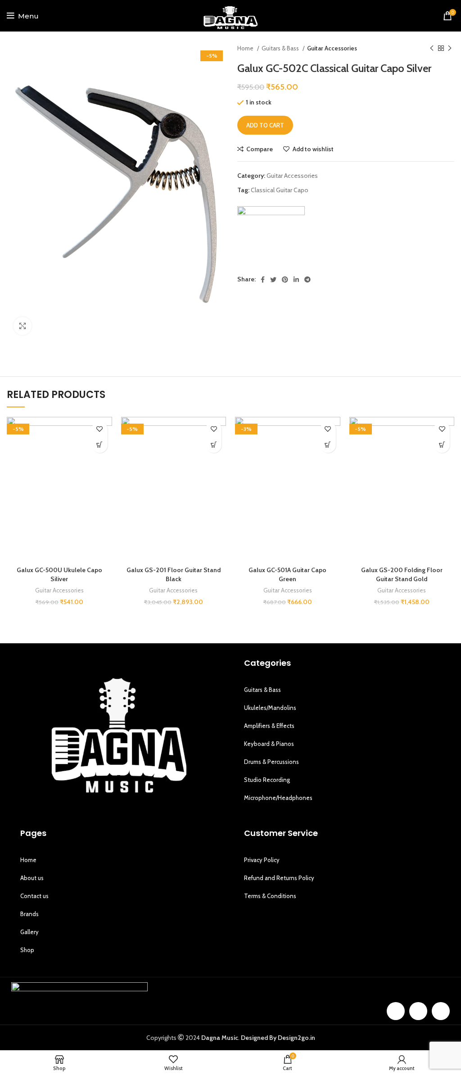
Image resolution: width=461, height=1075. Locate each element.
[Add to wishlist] (100, 429)
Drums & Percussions (271, 761)
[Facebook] (396, 1011)
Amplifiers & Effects (269, 725)
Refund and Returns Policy (279, 877)
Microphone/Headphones (278, 797)
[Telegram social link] (307, 279)
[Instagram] (418, 1011)
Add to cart (265, 125)
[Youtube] (441, 1011)
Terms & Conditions (270, 895)
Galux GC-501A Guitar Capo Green (287, 574)
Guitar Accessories (332, 48)
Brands (29, 913)
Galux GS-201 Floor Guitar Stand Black (174, 574)
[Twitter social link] (273, 279)
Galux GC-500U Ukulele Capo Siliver (59, 574)
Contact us (34, 895)
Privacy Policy (262, 859)
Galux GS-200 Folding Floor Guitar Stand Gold (402, 574)
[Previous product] (431, 48)
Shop (27, 949)
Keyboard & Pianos (269, 743)
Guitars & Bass (281, 48)
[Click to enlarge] (23, 326)
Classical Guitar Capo (279, 190)
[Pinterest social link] (285, 279)
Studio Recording (267, 779)
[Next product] (449, 48)
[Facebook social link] (262, 279)
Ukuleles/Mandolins (270, 707)
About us (32, 877)
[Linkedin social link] (296, 279)
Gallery (29, 931)
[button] (100, 445)
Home (246, 48)
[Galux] (271, 240)
